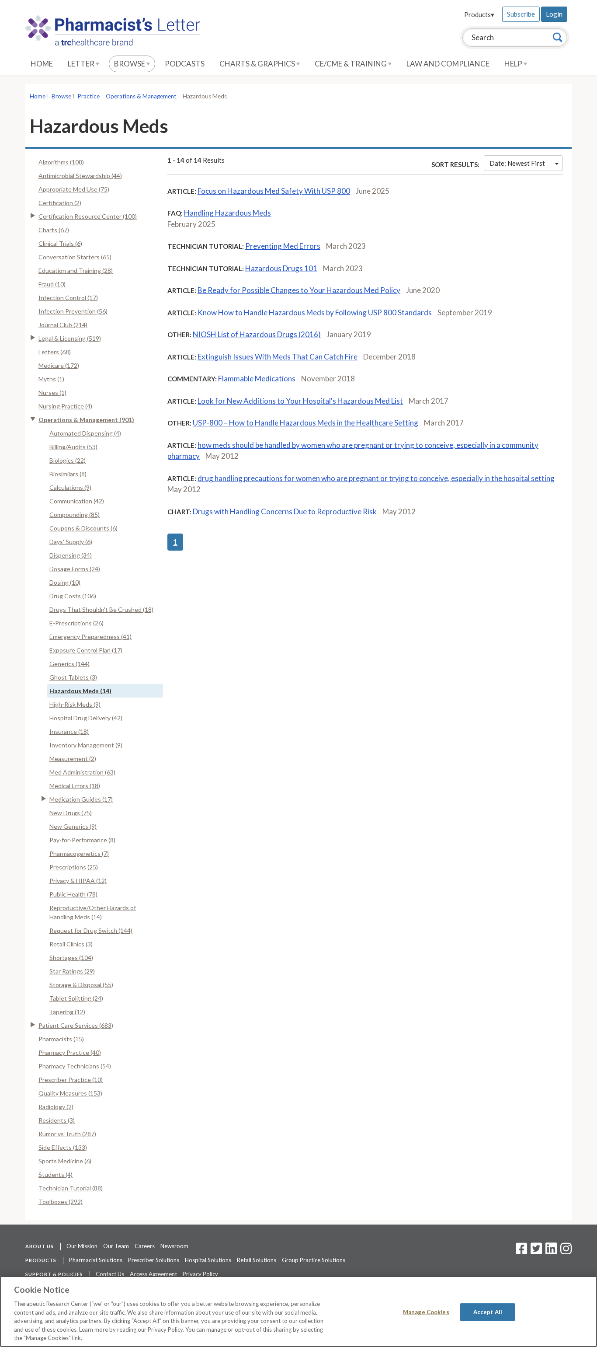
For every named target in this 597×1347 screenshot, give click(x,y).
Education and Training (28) (75, 270)
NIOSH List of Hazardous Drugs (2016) (257, 334)
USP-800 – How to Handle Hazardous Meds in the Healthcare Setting (305, 422)
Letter (82, 63)
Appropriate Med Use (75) (73, 189)
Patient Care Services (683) (75, 1025)
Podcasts (185, 63)
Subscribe (521, 14)
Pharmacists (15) (61, 1039)
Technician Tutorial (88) (70, 1188)
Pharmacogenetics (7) (79, 853)
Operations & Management (141, 96)
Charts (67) (53, 230)
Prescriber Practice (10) (70, 1079)
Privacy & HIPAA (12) (78, 880)
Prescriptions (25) (73, 867)
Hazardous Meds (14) (80, 690)
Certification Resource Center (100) (87, 216)
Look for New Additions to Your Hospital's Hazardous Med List (300, 400)
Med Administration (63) (82, 772)
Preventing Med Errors (282, 246)
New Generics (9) (73, 826)
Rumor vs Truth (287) (67, 1134)
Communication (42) (76, 501)
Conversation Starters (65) (74, 257)
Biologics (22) (67, 460)
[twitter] (535, 1251)
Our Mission (81, 1245)
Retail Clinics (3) (71, 944)
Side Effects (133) (62, 1147)
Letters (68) (54, 352)
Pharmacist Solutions (95, 1259)
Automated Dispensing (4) (85, 433)
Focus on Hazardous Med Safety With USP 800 (274, 190)
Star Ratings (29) (72, 971)
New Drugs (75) (70, 813)
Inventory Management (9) (85, 745)
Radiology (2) (55, 1106)
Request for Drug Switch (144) (90, 930)
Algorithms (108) (61, 162)
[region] (298, 1311)
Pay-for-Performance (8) (82, 840)
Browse (130, 63)
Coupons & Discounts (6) (83, 528)
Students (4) (55, 1174)
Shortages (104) (71, 957)
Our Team (116, 1245)
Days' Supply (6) (70, 541)
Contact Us (110, 1273)
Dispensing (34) (70, 555)
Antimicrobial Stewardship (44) (80, 175)
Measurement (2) (72, 758)
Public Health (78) (73, 894)
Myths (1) (51, 379)
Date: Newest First (517, 163)
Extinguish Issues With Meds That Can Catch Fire (278, 356)
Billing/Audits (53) (73, 446)
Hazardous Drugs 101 (281, 268)
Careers (145, 1245)
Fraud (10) (52, 284)
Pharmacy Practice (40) (69, 1052)
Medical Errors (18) (74, 785)
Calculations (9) (70, 487)
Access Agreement (153, 1273)
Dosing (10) (64, 582)
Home (42, 63)
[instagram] (566, 1251)
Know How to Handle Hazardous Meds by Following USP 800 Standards (315, 312)
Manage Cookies (426, 1311)
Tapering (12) (67, 1011)
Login (554, 14)
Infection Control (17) (68, 297)
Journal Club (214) (62, 324)
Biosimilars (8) (68, 474)
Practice (88, 96)
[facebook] (521, 1251)
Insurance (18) (69, 731)
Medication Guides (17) (81, 799)
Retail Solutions (256, 1259)
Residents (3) (56, 1120)
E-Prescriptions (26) (76, 623)
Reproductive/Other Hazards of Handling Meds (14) (92, 912)
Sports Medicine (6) (64, 1161)
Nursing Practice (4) (65, 406)
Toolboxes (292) (60, 1201)
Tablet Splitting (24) (76, 998)
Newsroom (174, 1245)
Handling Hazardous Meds (227, 212)
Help (514, 63)
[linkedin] (551, 1251)
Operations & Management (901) (86, 419)
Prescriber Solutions (153, 1259)
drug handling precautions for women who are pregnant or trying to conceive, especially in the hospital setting (376, 478)
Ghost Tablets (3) (73, 677)
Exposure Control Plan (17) (85, 650)
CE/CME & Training (351, 63)
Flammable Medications (256, 378)
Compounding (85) (74, 514)
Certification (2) (59, 202)
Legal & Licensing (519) (69, 338)
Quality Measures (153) (70, 1093)
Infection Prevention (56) (73, 311)
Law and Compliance (447, 63)
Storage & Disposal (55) (81, 984)
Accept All (487, 1311)
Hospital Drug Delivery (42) (85, 718)
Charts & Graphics (257, 63)
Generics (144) (69, 663)
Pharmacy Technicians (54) (74, 1066)
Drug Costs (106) (72, 596)
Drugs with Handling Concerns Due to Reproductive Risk (285, 511)
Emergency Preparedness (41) (90, 636)
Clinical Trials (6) (60, 243)
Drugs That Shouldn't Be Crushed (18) (101, 609)
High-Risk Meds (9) (75, 704)
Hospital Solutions (208, 1259)
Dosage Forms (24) (74, 568)
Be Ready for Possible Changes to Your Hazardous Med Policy (299, 290)
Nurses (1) (52, 392)
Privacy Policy (200, 1273)
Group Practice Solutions (313, 1259)
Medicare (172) (58, 365)
